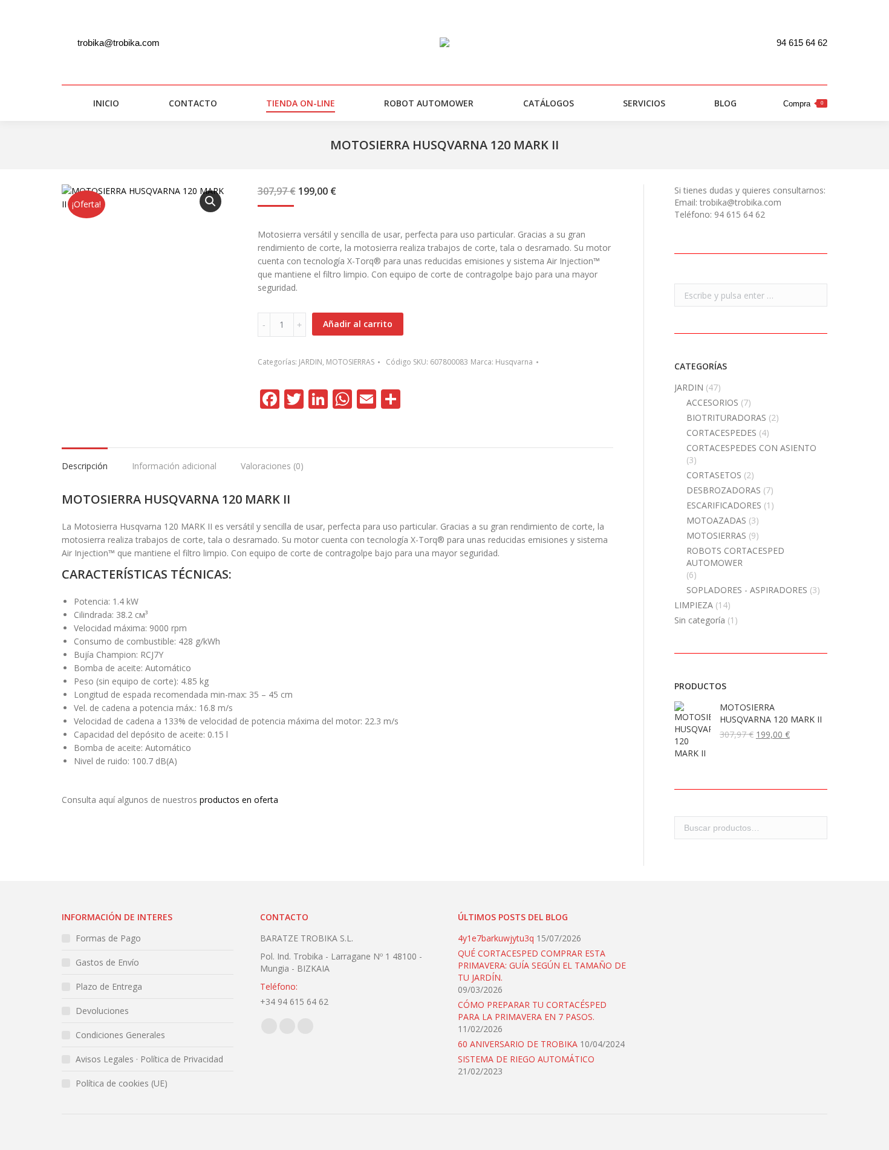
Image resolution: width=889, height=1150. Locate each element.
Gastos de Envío (107, 962)
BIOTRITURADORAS (726, 417)
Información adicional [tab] (174, 466)
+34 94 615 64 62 (294, 1001)
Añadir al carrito (357, 324)
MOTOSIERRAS (350, 362)
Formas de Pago (108, 938)
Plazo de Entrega (109, 986)
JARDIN (310, 362)
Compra (803, 103)
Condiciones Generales (120, 1035)
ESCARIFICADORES (723, 505)
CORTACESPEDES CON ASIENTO (751, 447)
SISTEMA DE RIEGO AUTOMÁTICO (526, 1059)
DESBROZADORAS (723, 490)
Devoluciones (102, 1010)
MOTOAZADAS (716, 520)
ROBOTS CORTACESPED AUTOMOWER (735, 556)
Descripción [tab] (85, 466)
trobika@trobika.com (118, 42)
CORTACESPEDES (721, 432)
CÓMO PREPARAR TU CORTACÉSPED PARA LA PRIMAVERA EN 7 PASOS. (532, 1010)
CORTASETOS (713, 475)
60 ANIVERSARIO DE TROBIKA (518, 1044)
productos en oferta (239, 799)
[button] (210, 201)
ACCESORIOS (712, 402)
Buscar (815, 827)
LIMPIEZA (693, 605)
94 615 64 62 (802, 42)
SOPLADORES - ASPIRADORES (746, 590)
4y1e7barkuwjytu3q (496, 938)
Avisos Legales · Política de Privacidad (149, 1059)
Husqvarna (514, 362)
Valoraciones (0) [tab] (272, 466)
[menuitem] (99, 103)
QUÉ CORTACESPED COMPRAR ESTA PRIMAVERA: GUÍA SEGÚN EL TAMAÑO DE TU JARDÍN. (542, 965)
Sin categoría (699, 620)
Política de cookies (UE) (122, 1083)
